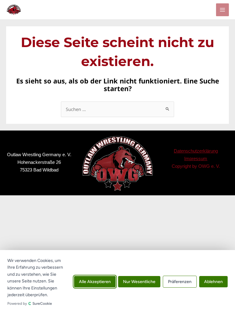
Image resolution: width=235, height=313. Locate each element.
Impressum (195, 158)
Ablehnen (213, 281)
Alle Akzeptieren (95, 281)
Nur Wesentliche (139, 281)
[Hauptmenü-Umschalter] (222, 9)
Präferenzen (180, 281)
